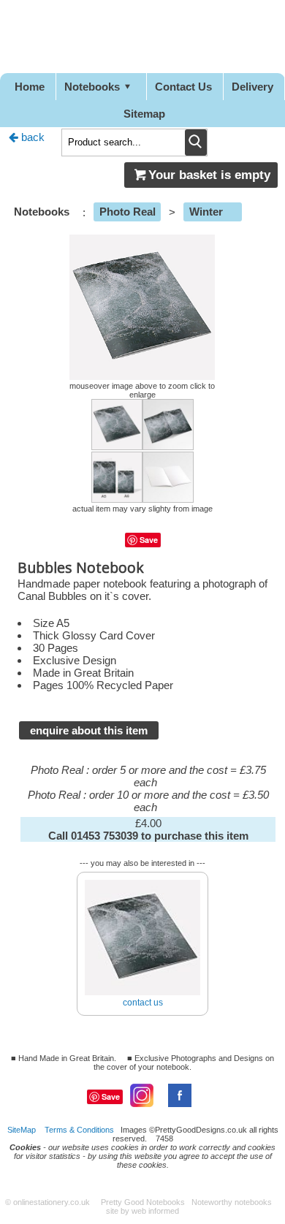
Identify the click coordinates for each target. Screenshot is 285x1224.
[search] (196, 142)
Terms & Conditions (79, 1129)
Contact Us (183, 86)
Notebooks (92, 86)
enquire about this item (89, 730)
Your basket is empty (209, 174)
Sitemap (144, 113)
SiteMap (21, 1129)
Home (30, 86)
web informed (155, 1210)
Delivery (252, 86)
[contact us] (142, 874)
